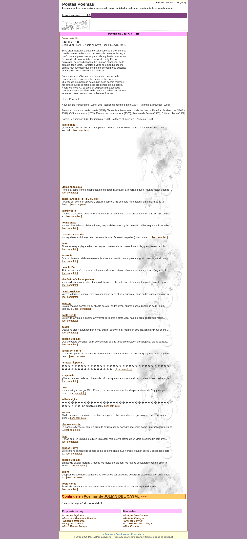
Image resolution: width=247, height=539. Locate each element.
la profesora (69, 210)
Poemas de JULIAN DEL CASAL (111, 496)
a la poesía (68, 375)
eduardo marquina (74, 520)
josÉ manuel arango (75, 526)
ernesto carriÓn (133, 520)
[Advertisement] (156, 66)
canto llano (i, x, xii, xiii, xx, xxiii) (80, 198)
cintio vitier (74, 38)
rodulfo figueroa (134, 518)
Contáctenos (122, 534)
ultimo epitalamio (72, 186)
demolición (68, 267)
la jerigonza (68, 124)
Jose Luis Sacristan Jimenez (79, 518)
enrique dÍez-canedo (136, 515)
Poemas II (170, 2)
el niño (66, 471)
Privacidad (136, 534)
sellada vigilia (69, 399)
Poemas (65, 38)
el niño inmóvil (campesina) (78, 279)
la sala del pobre (71, 350)
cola (64, 436)
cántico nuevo (70, 447)
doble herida (69, 315)
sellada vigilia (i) (71, 459)
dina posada (131, 526)
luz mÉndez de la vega (138, 523)
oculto (65, 326)
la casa (66, 412)
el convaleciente (71, 424)
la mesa (66, 303)
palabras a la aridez (73, 234)
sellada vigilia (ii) (71, 338)
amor (65, 243)
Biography (181, 2)
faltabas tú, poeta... (73, 362)
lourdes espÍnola (73, 515)
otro (64, 387)
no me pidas (69, 222)
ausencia (67, 255)
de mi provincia (71, 291)
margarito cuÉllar (73, 523)
